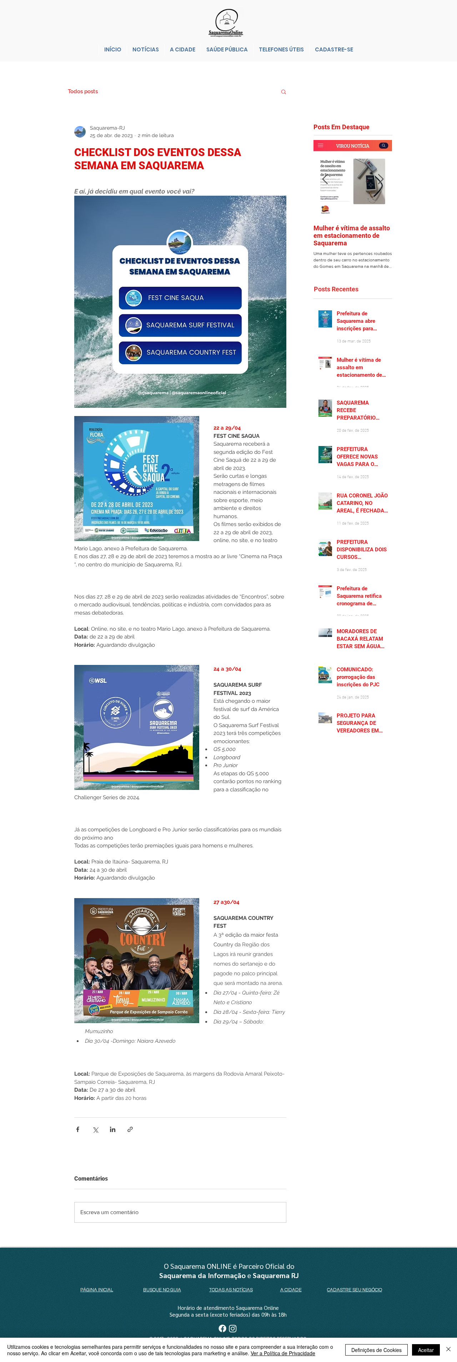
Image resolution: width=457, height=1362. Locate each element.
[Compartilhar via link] (130, 1129)
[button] (283, 91)
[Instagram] (233, 1328)
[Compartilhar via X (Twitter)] (95, 1129)
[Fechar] (448, 1349)
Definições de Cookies (376, 1349)
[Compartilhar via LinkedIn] (112, 1129)
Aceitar (426, 1349)
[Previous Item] (325, 179)
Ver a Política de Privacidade (283, 1353)
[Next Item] (380, 179)
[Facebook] (222, 1328)
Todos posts (83, 91)
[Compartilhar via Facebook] (77, 1129)
